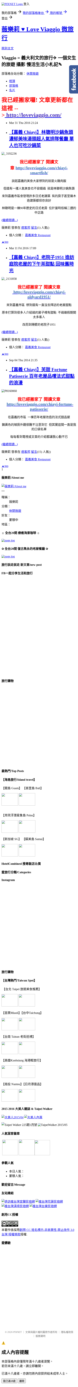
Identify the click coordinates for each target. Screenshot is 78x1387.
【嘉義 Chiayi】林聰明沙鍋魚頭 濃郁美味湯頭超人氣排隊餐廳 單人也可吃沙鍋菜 (41, 139)
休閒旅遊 (33, 73)
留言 (34, 227)
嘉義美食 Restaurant (38, 235)
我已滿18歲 (9, 1381)
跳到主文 (8, 48)
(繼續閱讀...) (10, 220)
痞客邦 (25, 227)
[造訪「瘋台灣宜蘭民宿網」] (18, 1201)
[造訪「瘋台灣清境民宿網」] (15, 1206)
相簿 (12, 81)
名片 (12, 90)
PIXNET (17, 1332)
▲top (5, 241)
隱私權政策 (67, 1332)
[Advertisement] (39, 725)
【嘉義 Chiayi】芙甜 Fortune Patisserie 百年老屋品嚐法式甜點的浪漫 (42, 376)
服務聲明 (40, 1336)
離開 (21, 1381)
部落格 (13, 85)
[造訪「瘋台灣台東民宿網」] (43, 1206)
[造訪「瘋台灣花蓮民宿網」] (49, 1201)
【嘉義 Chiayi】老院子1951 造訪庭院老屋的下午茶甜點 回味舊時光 (41, 264)
